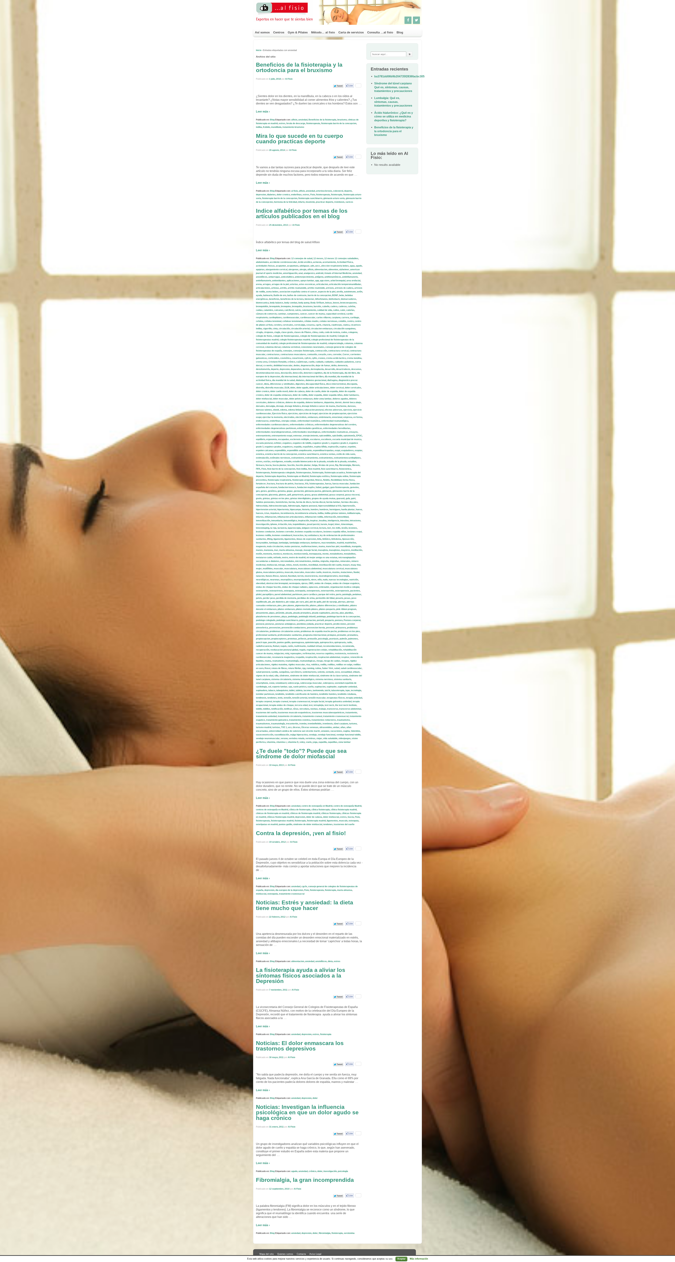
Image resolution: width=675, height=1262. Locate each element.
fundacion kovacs (287, 487)
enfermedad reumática (308, 421)
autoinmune (350, 291)
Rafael (276, 646)
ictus (266, 513)
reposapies (295, 653)
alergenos (293, 269)
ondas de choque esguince (346, 583)
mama (322, 546)
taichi (327, 690)
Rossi (267, 668)
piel (306, 602)
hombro (314, 509)
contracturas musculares (293, 354)
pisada (288, 613)
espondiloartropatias (323, 450)
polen (302, 620)
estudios (352, 461)
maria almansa (286, 550)
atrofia (339, 291)
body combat (290, 303)
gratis (259, 498)
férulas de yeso (326, 465)
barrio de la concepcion (319, 295)
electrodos (289, 417)
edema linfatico (295, 410)
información (330, 517)
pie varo (300, 602)
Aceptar (401, 1258)
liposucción (348, 539)
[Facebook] (408, 20)
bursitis (317, 306)
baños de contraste (297, 295)
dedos (297, 365)
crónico (291, 362)
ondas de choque (323, 583)
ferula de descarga (295, 123)
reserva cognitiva (325, 653)
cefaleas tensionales (292, 321)
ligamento (278, 539)
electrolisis (301, 417)
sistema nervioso (324, 679)
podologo (321, 616)
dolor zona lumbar (323, 399)
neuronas (274, 579)
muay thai (356, 565)
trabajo (322, 709)
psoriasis (334, 639)
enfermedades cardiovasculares (272, 424)
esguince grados (273, 447)
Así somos (262, 32)
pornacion (311, 620)
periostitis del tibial (325, 598)
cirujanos (268, 332)
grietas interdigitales (300, 498)
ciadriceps (336, 325)
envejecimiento (310, 435)
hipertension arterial (266, 509)
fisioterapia (336, 194)
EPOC (359, 435)
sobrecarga (293, 683)
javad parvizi (313, 524)
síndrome (284, 675)
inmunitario (276, 520)
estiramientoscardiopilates (347, 458)
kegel (331, 524)
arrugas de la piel (280, 284)
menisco (277, 554)
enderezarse (262, 421)
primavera (341, 627)
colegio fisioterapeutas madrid (295, 339)
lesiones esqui (354, 531)
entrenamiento (263, 435)
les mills (336, 528)
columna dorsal (273, 347)
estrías (267, 461)
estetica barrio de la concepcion (281, 454)
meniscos (288, 554)
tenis (280, 698)
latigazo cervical (310, 528)
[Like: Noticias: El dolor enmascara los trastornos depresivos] (349, 1064)
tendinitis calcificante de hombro (301, 694)
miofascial (272, 565)
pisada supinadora (321, 613)
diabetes (271, 194)
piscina (335, 613)
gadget (325, 487)
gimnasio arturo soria (334, 198)
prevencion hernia (316, 627)
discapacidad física (315, 384)
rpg (304, 668)
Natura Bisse (272, 576)
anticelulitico (287, 277)
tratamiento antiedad (266, 716)
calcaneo (278, 310)
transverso (332, 709)
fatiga (314, 465)
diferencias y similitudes (282, 384)
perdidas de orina (306, 598)
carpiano (336, 317)
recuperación (262, 650)
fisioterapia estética (320, 476)
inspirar (314, 520)
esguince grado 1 (321, 443)
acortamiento (329, 262)
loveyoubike (262, 543)
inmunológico (290, 520)
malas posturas (292, 546)
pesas (347, 598)
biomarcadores (348, 299)
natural (283, 576)
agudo (359, 266)
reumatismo (278, 661)
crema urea (262, 362)
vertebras (310, 738)
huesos (259, 513)
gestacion (299, 491)
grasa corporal (336, 495)
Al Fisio (288, 79)
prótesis (302, 639)
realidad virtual (314, 646)
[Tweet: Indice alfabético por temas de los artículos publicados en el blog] (338, 232)
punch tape (261, 642)
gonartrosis (298, 495)
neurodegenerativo (328, 576)
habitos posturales (265, 502)
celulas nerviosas (328, 321)
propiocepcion (263, 639)
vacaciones (336, 731)
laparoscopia (294, 528)
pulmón (343, 639)
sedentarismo (309, 672)
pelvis (259, 598)
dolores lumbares (314, 402)
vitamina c (281, 742)
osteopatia (300, 591)
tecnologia (356, 690)
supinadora (261, 690)
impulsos (274, 513)
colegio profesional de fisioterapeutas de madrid (303, 343)
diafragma (332, 380)
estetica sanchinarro (308, 454)
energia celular (288, 421)
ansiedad (302, 119)
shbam (356, 672)
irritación (282, 524)
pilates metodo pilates (307, 609)
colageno (352, 332)
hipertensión (348, 506)
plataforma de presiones (268, 616)
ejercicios (293, 413)
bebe (341, 295)
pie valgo (290, 602)
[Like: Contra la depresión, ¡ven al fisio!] (349, 849)
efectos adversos (333, 410)
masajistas (334, 550)
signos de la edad (264, 675)
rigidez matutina (279, 664)
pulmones (353, 639)
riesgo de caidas (332, 661)
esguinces (287, 447)
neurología (344, 576)
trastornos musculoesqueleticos (328, 712)
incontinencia (287, 513)
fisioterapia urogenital (303, 480)
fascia (268, 465)
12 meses (318, 258)
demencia (343, 365)
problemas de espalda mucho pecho (319, 631)
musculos (299, 572)
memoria (267, 554)
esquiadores (347, 450)
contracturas (272, 354)
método (277, 557)
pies (279, 605)
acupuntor (281, 266)
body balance (276, 303)
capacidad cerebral (335, 314)
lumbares (315, 543)
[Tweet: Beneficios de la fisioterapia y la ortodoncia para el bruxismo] (338, 86)
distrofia (260, 387)
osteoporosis (313, 591)
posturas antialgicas (285, 624)
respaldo (299, 657)
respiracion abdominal (329, 657)
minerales (345, 561)
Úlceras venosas (309, 727)
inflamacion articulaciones (290, 517)
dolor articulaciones (319, 387)
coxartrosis (297, 358)
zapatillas (332, 742)
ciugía (277, 332)
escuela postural (264, 443)
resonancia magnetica (283, 657)
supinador (332, 687)
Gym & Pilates (298, 32)
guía (348, 498)
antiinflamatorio (350, 277)
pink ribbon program (346, 609)
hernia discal (318, 502)
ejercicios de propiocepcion (332, 413)
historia (306, 509)
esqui (337, 450)
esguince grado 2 (339, 443)
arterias (294, 284)
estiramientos (326, 458)
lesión (345, 528)
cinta (275, 328)
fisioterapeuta (313, 123)
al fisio (294, 191)
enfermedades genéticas (309, 428)
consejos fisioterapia (303, 351)
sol (269, 687)
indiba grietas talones (335, 513)
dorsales (260, 406)
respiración (311, 657)
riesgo (319, 661)
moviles (303, 565)
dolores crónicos (276, 402)
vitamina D (293, 742)
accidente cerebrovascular (283, 262)
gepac (290, 491)
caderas (343, 306)
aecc (317, 266)
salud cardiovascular (351, 668)
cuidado (319, 362)
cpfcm (307, 358)
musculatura (290, 568)
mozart (346, 565)
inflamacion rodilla (314, 517)
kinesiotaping (262, 528)
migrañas (334, 561)
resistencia (340, 653)
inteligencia (333, 520)
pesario (339, 598)
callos (336, 310)
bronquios (286, 306)
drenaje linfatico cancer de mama (318, 406)
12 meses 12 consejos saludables (341, 258)
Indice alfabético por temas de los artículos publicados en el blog (302, 214)
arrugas (267, 284)
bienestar (309, 299)
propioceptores (279, 639)
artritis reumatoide (297, 288)
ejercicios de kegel (308, 413)
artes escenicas (307, 284)
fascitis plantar (303, 465)
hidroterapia (294, 506)
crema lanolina (354, 358)
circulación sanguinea (344, 328)
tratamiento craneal (312, 716)
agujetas (260, 269)
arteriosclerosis (324, 191)
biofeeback (334, 299)
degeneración (307, 365)
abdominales (262, 262)
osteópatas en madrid (267, 824)
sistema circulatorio (281, 679)
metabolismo (336, 554)
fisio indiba (301, 469)
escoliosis (326, 439)
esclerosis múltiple (299, 439)
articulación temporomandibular (345, 284)
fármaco (260, 465)
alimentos (333, 269)
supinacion (320, 687)
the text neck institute (346, 705)
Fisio (312, 194)
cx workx (267, 365)
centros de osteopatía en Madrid (272, 809)
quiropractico (326, 642)
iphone (273, 524)
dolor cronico (283, 194)
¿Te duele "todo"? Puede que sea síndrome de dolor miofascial (301, 754)
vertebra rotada (296, 738)
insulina (323, 520)
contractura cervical (338, 351)
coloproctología (335, 343)
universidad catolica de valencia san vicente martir (294, 731)
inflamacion (270, 517)
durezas (352, 406)
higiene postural (309, 506)
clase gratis (287, 332)
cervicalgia (299, 325)
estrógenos (277, 461)
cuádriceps (301, 362)
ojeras (304, 583)
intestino (344, 520)
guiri (353, 498)
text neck (329, 705)
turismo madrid (263, 727)
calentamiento (309, 310)
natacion (260, 576)
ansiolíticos (261, 277)
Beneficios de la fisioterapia (322, 119)
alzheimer (344, 269)
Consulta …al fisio (380, 32)
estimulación (262, 458)
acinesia (317, 262)
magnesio (261, 546)
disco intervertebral (336, 384)
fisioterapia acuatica (334, 472)
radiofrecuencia (264, 646)
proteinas (292, 639)
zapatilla (323, 742)
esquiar (358, 450)
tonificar (288, 709)
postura (339, 620)
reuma (268, 661)
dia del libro (350, 373)
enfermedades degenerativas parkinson (276, 428)
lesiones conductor (265, 531)
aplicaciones (293, 280)
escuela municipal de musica (346, 439)
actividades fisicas (265, 266)
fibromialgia (345, 465)
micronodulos (287, 561)
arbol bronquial (337, 280)
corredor (337, 354)
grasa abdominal (319, 495)
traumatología (278, 723)
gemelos (354, 487)
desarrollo (330, 369)
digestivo (300, 384)
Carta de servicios (351, 32)
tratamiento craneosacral (336, 716)
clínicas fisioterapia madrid (280, 817)
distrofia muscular (274, 387)
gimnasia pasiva (313, 491)
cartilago (354, 317)
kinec (337, 524)
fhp (336, 465)
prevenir (330, 627)
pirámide (280, 613)
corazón (322, 354)
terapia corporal (264, 701)
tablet (292, 690)
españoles (308, 447)
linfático (326, 539)
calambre (268, 310)
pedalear (356, 594)
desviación (286, 373)
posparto (329, 620)
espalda (298, 447)
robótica (315, 664)
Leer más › (263, 111)
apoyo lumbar (307, 280)
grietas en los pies (280, 498)
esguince (287, 443)
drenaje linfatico (293, 406)
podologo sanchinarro (287, 620)
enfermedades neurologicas (306, 432)
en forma (357, 417)
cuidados (329, 362)
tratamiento (351, 712)
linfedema (336, 539)
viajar (319, 738)
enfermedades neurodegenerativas (273, 432)
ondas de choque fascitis (268, 587)
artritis (283, 288)
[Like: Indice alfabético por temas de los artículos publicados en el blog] (349, 232)
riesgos (345, 661)
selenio (321, 672)
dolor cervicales (353, 387)
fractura (271, 483)
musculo (289, 572)
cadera (334, 306)
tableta (299, 690)
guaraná (340, 498)
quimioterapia (312, 642)
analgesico (309, 273)
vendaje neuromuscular (268, 738)
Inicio (258, 50)
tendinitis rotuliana (347, 694)
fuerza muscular (340, 483)
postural (260, 624)
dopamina (329, 402)
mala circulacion (275, 546)
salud (337, 668)
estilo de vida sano (345, 454)
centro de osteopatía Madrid (347, 806)
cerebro (278, 325)
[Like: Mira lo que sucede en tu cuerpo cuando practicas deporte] (349, 157)
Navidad (292, 576)
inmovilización (263, 520)
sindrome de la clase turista (334, 675)
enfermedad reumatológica (334, 421)
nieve (313, 579)
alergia (303, 269)
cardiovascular (307, 317)
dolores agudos (340, 399)
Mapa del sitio (266, 1254)
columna (348, 343)
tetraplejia (319, 705)
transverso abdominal (350, 709)
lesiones (353, 528)
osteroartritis (327, 591)
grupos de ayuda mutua (323, 498)
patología (346, 594)
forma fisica (349, 480)
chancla (326, 325)
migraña (324, 561)
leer (329, 528)
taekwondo (318, 690)
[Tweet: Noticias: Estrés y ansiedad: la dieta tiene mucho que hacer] (338, 924)
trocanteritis (292, 723)
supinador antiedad (347, 687)
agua (352, 266)
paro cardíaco (310, 594)
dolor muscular (280, 399)
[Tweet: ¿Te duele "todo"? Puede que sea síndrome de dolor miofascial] (338, 772)
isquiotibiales (299, 524)
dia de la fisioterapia (333, 373)
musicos (327, 572)
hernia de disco (303, 502)
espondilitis (280, 450)
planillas (349, 613)
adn (312, 266)
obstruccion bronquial (277, 583)
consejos (287, 351)
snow (271, 683)
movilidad (313, 565)
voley (302, 742)
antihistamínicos (332, 277)
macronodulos (328, 543)
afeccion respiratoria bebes (335, 266)
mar (276, 550)
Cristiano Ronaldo (278, 362)
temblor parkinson (265, 694)
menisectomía (301, 554)
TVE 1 (284, 727)
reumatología (292, 661)
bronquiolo (274, 306)
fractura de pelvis (285, 483)
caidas (259, 310)
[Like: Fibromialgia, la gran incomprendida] (349, 1195)
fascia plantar (279, 465)
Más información (419, 1258)
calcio (298, 310)
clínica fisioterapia (320, 809)
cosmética (285, 358)
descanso (356, 369)
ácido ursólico (305, 262)
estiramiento (311, 458)
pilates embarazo (286, 609)
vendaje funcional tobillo (348, 735)
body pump (303, 303)
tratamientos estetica (299, 720)
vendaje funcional (326, 735)
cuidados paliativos (344, 362)
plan (342, 613)
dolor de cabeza (297, 391)
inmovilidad (343, 517)
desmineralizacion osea (268, 373)
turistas (276, 727)
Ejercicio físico (279, 413)
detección (298, 373)
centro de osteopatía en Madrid (316, 806)
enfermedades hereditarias (336, 428)
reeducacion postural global (284, 650)
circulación (284, 328)
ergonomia (271, 439)
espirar (343, 447)
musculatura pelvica (273, 572)
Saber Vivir (327, 668)
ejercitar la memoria (272, 417)
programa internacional (314, 635)
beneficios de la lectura (292, 299)
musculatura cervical (333, 568)
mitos (289, 565)
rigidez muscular (296, 664)
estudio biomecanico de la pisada (309, 461)
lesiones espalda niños (334, 531)
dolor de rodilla (300, 395)
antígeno (319, 277)
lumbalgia (283, 543)
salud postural (263, 672)
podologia (293, 616)
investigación (262, 524)
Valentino (355, 731)
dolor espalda (315, 395)
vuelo (308, 742)
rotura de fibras (279, 668)
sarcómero (295, 672)
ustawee (325, 731)
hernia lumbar (333, 502)
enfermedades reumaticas (335, 432)
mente (325, 554)
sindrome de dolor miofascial (304, 675)
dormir (338, 402)
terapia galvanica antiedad (338, 701)
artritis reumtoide (316, 288)
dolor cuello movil (279, 391)
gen (258, 491)
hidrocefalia (262, 506)
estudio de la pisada (337, 461)
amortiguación (290, 273)
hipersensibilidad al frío (329, 506)
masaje (299, 550)
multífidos (268, 568)
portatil (320, 620)
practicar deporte (324, 202)
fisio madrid (314, 469)
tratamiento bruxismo (293, 127)
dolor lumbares (351, 395)
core (329, 354)
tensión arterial (299, 698)
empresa (347, 417)
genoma (282, 491)
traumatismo (343, 720)
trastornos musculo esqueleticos (294, 712)
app (317, 280)
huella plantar (348, 509)
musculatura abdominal (310, 568)
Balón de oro (280, 295)
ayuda (259, 295)
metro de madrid (297, 557)
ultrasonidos (325, 727)
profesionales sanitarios (290, 635)
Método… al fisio (323, 32)
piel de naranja (329, 602)
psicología (323, 639)
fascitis (291, 465)
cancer (303, 314)
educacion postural (314, 410)
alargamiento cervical (276, 269)
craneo (321, 358)
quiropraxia (340, 642)
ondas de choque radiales (295, 587)
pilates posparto (327, 609)
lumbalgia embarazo (300, 543)
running (310, 668)
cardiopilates (275, 317)
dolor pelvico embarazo (301, 399)
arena (259, 284)
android (319, 273)
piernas (342, 602)
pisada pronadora (302, 613)
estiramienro (297, 458)
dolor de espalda (329, 391)
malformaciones (309, 546)
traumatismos (263, 723)
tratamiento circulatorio (289, 716)
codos (344, 332)
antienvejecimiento (304, 277)
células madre (311, 321)
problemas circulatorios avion (285, 631)
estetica (260, 454)
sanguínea (284, 672)
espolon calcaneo (265, 450)
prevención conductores (293, 627)
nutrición (353, 579)
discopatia (352, 384)
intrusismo (355, 520)
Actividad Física (345, 262)
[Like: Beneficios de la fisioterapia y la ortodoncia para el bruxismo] (349, 86)
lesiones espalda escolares (308, 531)
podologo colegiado (265, 620)
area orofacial (353, 280)
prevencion (274, 627)
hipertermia (283, 509)
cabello (325, 306)
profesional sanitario (266, 635)
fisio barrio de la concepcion (281, 469)
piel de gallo (315, 602)
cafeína (351, 306)
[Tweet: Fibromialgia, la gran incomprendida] (338, 1196)
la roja (273, 528)
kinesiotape (347, 524)
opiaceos (313, 587)
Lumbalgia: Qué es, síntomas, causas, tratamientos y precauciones (393, 102)
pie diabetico (278, 602)
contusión (312, 354)
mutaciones (346, 572)
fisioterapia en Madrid (298, 476)
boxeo (336, 303)
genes (264, 491)
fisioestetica (345, 469)
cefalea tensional (272, 321)
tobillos (266, 709)
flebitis (326, 480)
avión (359, 291)
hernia (292, 502)
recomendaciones (332, 646)
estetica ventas (327, 454)
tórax (295, 709)
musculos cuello (313, 572)
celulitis (342, 321)
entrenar (297, 435)
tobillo (259, 709)
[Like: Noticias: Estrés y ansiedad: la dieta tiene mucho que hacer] (349, 923)
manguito (356, 546)
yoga (315, 742)
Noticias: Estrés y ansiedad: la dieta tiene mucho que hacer (304, 905)
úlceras (296, 727)
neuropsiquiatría (302, 579)
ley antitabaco (312, 535)
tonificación (277, 709)
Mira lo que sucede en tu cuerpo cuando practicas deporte (299, 139)
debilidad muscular (283, 365)
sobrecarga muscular (311, 683)
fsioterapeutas (316, 483)
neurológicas (262, 579)
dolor (292, 387)
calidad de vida (324, 310)
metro (285, 557)
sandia (274, 672)
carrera (345, 317)
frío (306, 483)
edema (283, 410)
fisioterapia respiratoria (279, 480)
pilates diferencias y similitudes (333, 605)
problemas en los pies (349, 631)
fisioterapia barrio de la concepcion (338, 123)
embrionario (325, 417)
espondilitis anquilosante (299, 450)
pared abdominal (283, 594)
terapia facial (317, 701)
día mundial (330, 376)
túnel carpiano (341, 723)
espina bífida (320, 447)
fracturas (299, 483)
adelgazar (304, 266)
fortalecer (261, 483)
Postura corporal (352, 620)
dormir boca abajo (352, 402)
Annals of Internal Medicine (337, 273)
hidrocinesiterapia (278, 506)
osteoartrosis (276, 591)
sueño (310, 687)
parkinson (297, 594)
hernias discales (349, 502)
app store (324, 280)
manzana (268, 550)
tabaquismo (282, 690)
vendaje (313, 735)
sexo (337, 672)
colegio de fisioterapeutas (286, 336)
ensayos (353, 432)
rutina (318, 668)
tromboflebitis (315, 723)
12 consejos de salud (301, 258)
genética (272, 491)
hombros (323, 509)
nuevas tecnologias (338, 579)
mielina (315, 561)
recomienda (348, 646)
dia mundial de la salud (283, 380)
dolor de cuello (313, 391)
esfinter (277, 443)
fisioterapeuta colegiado (283, 472)
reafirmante (300, 646)
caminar (282, 314)
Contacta (301, 1254)
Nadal (356, 572)
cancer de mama (316, 314)
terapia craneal (280, 701)
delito (334, 365)
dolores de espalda (294, 402)
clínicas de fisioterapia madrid (305, 813)
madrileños (350, 543)
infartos (260, 517)
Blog (400, 32)
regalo (302, 650)
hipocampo (295, 509)
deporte (348, 191)
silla (276, 675)
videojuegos (345, 738)
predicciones (339, 624)
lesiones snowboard (282, 535)
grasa (307, 495)
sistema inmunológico (303, 679)
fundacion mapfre (306, 487)
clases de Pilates (302, 332)
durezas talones (264, 410)
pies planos (288, 605)
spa (290, 687)
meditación (356, 550)
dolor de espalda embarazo (278, 395)
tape (347, 690)
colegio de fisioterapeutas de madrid (318, 336)
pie (269, 602)
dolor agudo (302, 387)
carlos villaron (323, 317)
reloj (287, 653)
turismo (353, 723)
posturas (269, 624)
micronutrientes (303, 561)
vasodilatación (281, 735)
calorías (350, 310)
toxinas (314, 709)
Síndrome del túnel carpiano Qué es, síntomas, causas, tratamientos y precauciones (393, 87)
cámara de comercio (266, 314)
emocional (337, 417)
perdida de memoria (286, 598)
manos (259, 550)
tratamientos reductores (323, 720)
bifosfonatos (321, 299)
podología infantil (307, 616)
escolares (315, 439)
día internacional (289, 376)
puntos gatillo (283, 642)
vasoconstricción (264, 735)
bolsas (328, 303)
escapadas (283, 439)
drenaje (280, 406)
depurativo (296, 369)
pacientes (355, 591)
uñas (342, 727)
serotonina (349, 1233)
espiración (333, 447)
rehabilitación (335, 650)
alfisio (294, 119)
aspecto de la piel (326, 291)
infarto (301, 202)
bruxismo (342, 119)
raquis (283, 646)
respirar (345, 657)
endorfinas (296, 194)
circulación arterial (300, 328)
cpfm (314, 358)
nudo (325, 579)
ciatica (346, 325)
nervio (300, 576)
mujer (259, 568)
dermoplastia (317, 369)
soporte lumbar (279, 687)
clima (315, 332)
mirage (281, 565)
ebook (276, 410)
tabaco (271, 690)
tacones (308, 690)
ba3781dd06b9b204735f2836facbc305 (399, 76)
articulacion (322, 284)
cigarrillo (267, 328)
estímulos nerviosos (280, 458)
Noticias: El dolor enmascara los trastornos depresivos (300, 1046)
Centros (278, 32)
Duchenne (341, 406)
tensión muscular (317, 698)
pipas (272, 613)
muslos (336, 572)
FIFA (258, 469)
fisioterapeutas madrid (282, 820)
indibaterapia (353, 513)
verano (284, 738)
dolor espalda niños (333, 395)
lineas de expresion (306, 539)
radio (349, 642)
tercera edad (301, 705)
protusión (312, 639)
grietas (266, 498)
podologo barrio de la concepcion (343, 616)
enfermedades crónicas (302, 424)
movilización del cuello (330, 565)
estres (282, 123)
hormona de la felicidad (285, 202)
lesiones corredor (285, 531)
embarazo (313, 417)
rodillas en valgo (344, 664)
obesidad (260, 583)
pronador (341, 635)
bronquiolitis (262, 306)
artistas (275, 288)
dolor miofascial (264, 399)
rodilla (323, 664)
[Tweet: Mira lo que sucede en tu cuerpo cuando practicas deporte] (338, 157)
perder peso (269, 598)
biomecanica (262, 303)
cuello (311, 362)
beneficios (274, 299)
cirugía (259, 332)
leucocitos (298, 535)
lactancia (282, 528)
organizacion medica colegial (344, 587)
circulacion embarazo (321, 328)
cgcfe (318, 325)
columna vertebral (291, 347)
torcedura (304, 709)
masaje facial (310, 550)
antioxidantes (279, 280)
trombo (303, 723)
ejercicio (347, 410)
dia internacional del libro (311, 376)
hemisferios (282, 502)
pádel (258, 594)
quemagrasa (297, 642)
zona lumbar (344, 742)
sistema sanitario (342, 679)
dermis (306, 369)
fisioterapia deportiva (275, 476)
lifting (269, 539)
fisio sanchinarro (329, 469)
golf (289, 495)
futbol (318, 487)
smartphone (262, 683)
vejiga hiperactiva (299, 735)
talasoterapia (337, 690)
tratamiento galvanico (277, 720)
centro (350, 321)
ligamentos (289, 539)
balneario (267, 295)
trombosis (339, 202)
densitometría (263, 369)
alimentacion (320, 269)
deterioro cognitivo (313, 373)
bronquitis (297, 306)
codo (321, 332)
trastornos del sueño (266, 712)
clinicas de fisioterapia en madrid (272, 813)
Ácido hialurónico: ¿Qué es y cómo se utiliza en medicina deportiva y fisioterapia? (393, 116)
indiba (259, 127)
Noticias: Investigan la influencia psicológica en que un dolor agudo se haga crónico (307, 1112)
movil (295, 565)
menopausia (315, 554)
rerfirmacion (309, 653)
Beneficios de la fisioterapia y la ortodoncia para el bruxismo (299, 67)
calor (342, 310)
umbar (336, 727)
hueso (359, 509)
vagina (346, 731)
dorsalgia (270, 406)
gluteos (282, 495)
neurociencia (311, 576)
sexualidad (346, 672)
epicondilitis (325, 435)
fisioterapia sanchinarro (310, 198)
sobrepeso (328, 683)
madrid (340, 543)
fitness (318, 480)
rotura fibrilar (294, 668)
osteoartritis (262, 591)
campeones (293, 314)
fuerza (328, 483)
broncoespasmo (348, 303)
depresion (261, 194)
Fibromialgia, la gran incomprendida (305, 1180)
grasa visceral (352, 495)
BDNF (335, 295)
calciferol (289, 310)
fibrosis (356, 465)
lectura (322, 528)
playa (284, 616)
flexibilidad (336, 480)
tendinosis (261, 698)
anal (300, 273)
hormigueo (334, 509)
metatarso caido (264, 557)
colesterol (338, 191)
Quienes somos (285, 1254)
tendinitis (279, 694)
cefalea (259, 321)
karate (324, 524)
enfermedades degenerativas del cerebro (335, 424)
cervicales (288, 325)
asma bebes (272, 291)
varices (349, 202)
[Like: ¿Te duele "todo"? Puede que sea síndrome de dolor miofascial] (349, 772)
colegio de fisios (264, 336)
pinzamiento (262, 613)
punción (272, 642)
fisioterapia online (339, 476)
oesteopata (294, 583)
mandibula (276, 127)
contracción (321, 351)
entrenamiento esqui (282, 435)
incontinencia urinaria (306, 513)
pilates (313, 605)
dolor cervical (337, 387)
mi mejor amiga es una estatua (322, 557)
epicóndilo (337, 435)
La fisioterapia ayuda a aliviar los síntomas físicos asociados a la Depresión (300, 975)
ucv (290, 727)
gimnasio (326, 491)
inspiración (303, 520)
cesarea (310, 325)
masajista (323, 550)
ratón (290, 646)
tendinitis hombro (327, 694)
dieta (266, 384)
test (311, 705)
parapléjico (268, 594)
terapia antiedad (354, 698)
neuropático (286, 579)
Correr (346, 354)
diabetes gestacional (316, 380)
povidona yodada (305, 624)
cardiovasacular (291, 317)
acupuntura (292, 266)
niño (319, 579)
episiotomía (349, 435)
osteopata (289, 591)
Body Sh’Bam (317, 303)
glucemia (273, 495)
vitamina (271, 742)
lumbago (273, 543)
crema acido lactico (336, 358)
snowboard (281, 683)
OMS (311, 583)
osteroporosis (342, 591)
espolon (352, 447)
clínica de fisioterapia (299, 809)
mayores (345, 550)
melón (259, 554)
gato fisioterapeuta (339, 487)
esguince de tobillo (302, 443)
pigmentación (302, 605)
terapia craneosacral (299, 701)
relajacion (279, 653)
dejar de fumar (323, 365)
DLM (287, 387)
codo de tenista (332, 332)
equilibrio (260, 439)
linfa (319, 539)
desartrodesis (343, 369)
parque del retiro (326, 594)
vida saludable (330, 738)
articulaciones (263, 288)
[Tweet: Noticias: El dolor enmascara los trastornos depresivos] (338, 1064)
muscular (278, 568)
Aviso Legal (315, 1254)
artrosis (330, 288)
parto (338, 594)
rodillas (331, 664)
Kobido (266, 127)
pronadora (352, 635)
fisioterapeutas (303, 472)
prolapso (331, 635)
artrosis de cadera (344, 288)
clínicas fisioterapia (331, 813)
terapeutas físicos (336, 698)
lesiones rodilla (263, 535)
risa (308, 664)
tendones (272, 698)
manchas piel (332, 546)
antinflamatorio (263, 280)
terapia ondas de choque (281, 705)
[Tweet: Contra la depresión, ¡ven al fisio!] (338, 849)
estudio (287, 461)
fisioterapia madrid (316, 820)
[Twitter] (416, 20)
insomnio (310, 202)
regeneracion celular (317, 650)
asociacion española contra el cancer (298, 291)
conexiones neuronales (312, 347)
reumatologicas (307, 661)
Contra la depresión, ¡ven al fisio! (301, 833)
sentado (330, 672)
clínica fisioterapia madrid (344, 809)
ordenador (324, 587)
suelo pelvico (299, 687)
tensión (287, 698)
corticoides (273, 358)
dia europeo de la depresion (289, 890)
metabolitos (350, 554)
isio (290, 524)
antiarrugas (274, 277)
